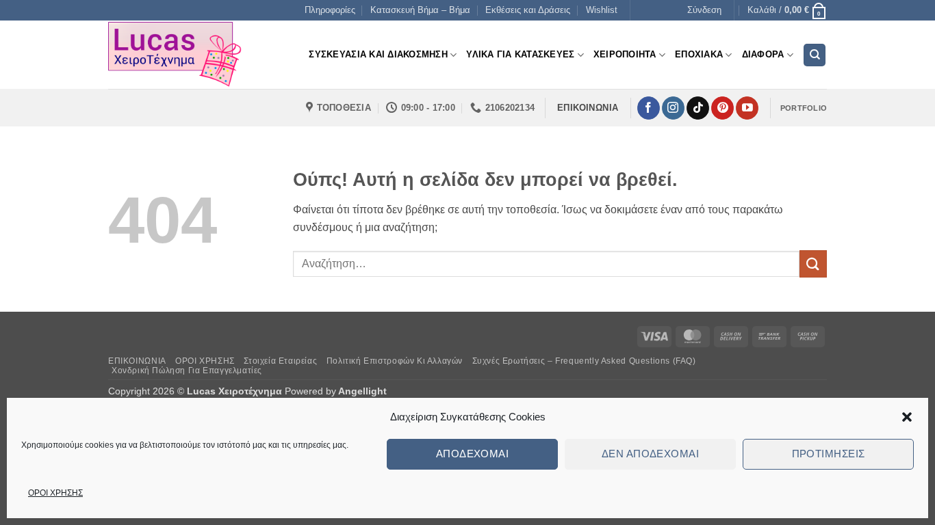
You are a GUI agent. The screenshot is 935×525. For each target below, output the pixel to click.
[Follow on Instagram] (673, 108)
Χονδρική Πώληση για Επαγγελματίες (187, 370)
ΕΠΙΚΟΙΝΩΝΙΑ (137, 361)
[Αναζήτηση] (814, 55)
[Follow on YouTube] (747, 108)
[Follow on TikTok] (698, 108)
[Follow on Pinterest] (722, 108)
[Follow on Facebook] (648, 108)
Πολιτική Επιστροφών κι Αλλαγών (394, 361)
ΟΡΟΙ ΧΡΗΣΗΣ (55, 493)
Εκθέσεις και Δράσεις (527, 10)
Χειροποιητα (624, 54)
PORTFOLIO (803, 108)
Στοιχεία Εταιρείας (280, 361)
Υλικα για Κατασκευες (520, 54)
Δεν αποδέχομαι (650, 453)
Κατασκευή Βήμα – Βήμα (420, 10)
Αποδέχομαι (472, 453)
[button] (907, 417)
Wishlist (601, 10)
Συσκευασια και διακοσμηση (378, 54)
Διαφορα (763, 54)
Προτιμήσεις (828, 453)
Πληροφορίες (330, 10)
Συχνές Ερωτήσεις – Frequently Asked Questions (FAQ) (584, 361)
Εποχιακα (699, 54)
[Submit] (813, 263)
